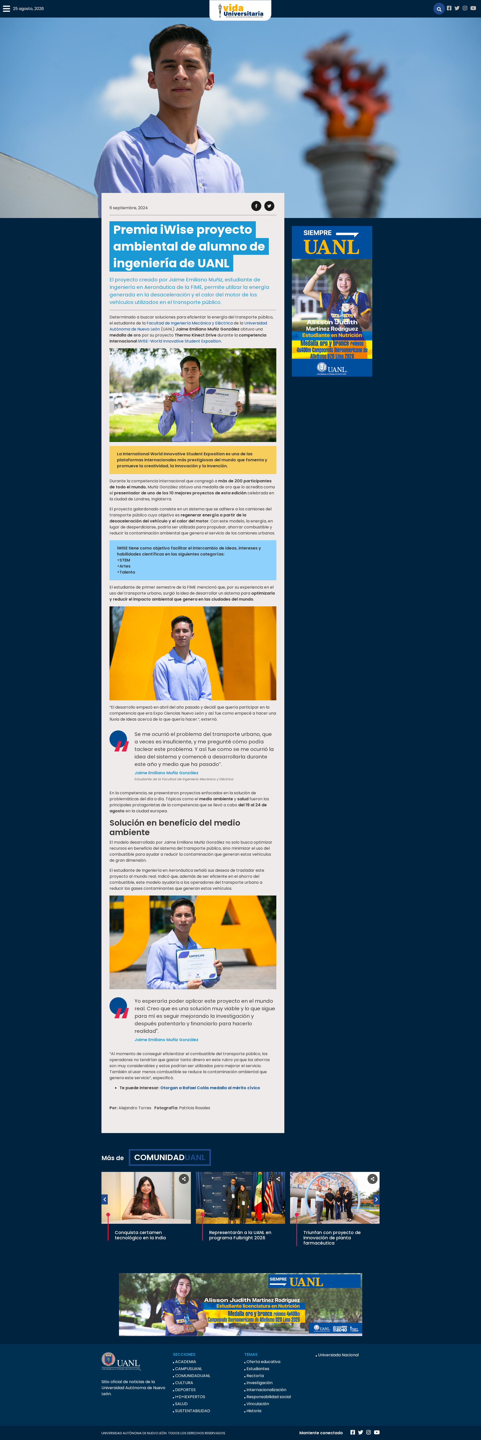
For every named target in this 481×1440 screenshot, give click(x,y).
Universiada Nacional (338, 1355)
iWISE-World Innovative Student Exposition (179, 341)
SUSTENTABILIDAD (192, 1411)
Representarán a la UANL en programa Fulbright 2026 (240, 1235)
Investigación (260, 1383)
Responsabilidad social (269, 1397)
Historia (254, 1411)
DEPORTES (185, 1390)
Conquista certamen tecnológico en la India (140, 1235)
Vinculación (258, 1404)
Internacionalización (266, 1390)
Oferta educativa (263, 1362)
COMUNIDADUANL (192, 1376)
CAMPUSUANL (188, 1369)
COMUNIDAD (169, 1157)
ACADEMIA (185, 1362)
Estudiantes (258, 1369)
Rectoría (255, 1376)
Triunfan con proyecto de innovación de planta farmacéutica (332, 1238)
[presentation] (104, 1199)
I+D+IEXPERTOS (190, 1397)
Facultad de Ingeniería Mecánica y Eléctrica (190, 323)
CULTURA (184, 1383)
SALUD (181, 1404)
